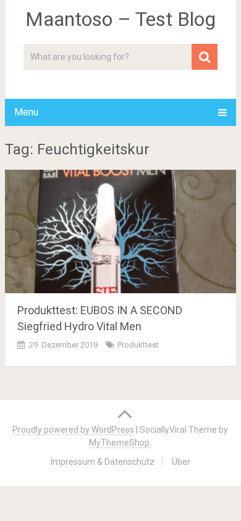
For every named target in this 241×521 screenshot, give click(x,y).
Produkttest (138, 344)
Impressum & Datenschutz (102, 462)
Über (181, 462)
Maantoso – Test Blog (120, 19)
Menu (26, 112)
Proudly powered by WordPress (73, 430)
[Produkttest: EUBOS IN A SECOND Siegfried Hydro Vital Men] (120, 231)
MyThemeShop (119, 443)
